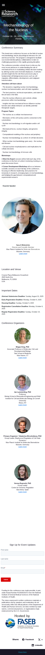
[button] (3, 4)
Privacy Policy (22, 652)
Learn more (23, 253)
